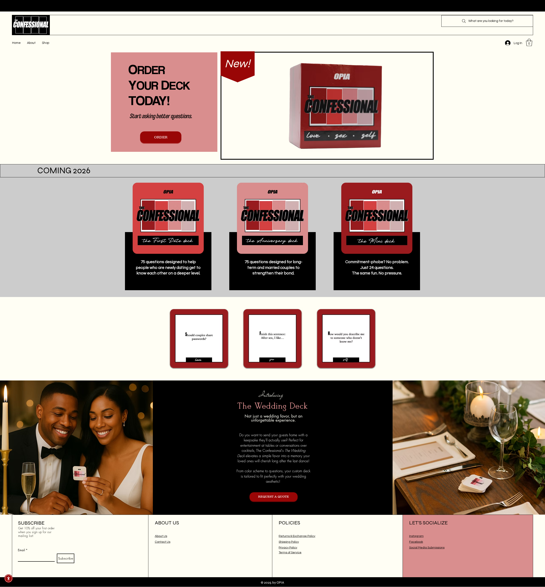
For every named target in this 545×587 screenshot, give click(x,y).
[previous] (175, 341)
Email (22, 550)
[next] (369, 341)
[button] (529, 42)
